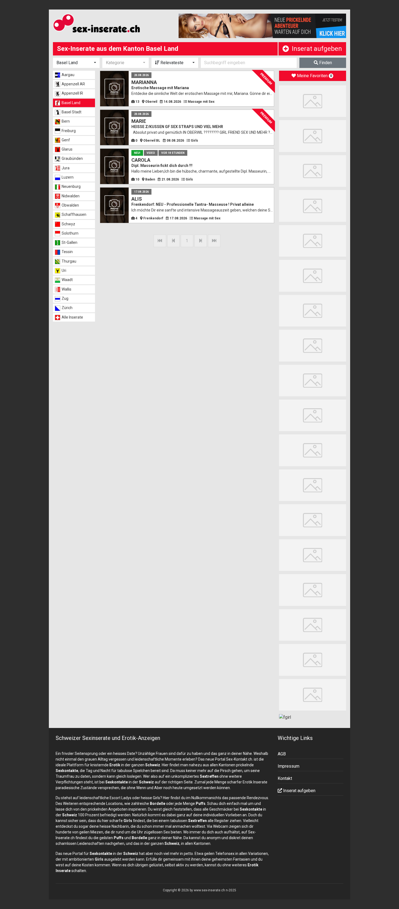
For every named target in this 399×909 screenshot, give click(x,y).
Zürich (67, 308)
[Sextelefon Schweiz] (312, 694)
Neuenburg (71, 186)
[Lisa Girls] (312, 240)
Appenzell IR (72, 93)
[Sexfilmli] (312, 659)
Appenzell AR (73, 84)
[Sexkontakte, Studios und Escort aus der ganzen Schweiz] (111, 24)
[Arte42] (312, 205)
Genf (66, 140)
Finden (325, 62)
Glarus (67, 149)
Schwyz (68, 224)
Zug (65, 298)
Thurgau (69, 261)
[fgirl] (285, 717)
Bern (66, 121)
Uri (64, 270)
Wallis (66, 289)
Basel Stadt (71, 112)
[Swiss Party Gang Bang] (312, 100)
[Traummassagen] (312, 345)
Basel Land (71, 103)
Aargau (68, 75)
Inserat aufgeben (317, 48)
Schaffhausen (74, 214)
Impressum (288, 766)
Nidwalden (71, 196)
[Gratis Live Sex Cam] (312, 170)
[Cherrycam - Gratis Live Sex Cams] (312, 624)
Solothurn (70, 233)
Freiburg (69, 131)
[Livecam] (312, 135)
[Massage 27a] (312, 310)
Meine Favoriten (314, 75)
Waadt (67, 280)
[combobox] (76, 63)
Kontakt (285, 778)
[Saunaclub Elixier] (312, 275)
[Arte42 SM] (312, 589)
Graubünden (72, 158)
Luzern (68, 177)
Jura (65, 168)
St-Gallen (69, 242)
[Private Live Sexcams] (262, 26)
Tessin (67, 252)
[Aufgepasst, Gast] (312, 519)
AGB (282, 754)
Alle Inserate (72, 317)
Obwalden (70, 205)
